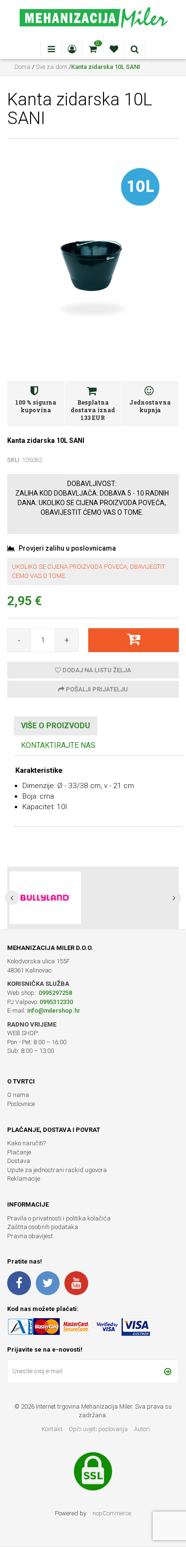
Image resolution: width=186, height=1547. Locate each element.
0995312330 (56, 1001)
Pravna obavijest (30, 1236)
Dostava (18, 1160)
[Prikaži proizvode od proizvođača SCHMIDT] (45, 897)
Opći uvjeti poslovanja (99, 1429)
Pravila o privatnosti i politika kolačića (59, 1218)
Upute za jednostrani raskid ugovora (57, 1170)
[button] (12, 898)
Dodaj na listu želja (96, 670)
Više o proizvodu (55, 725)
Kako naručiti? (26, 1143)
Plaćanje (19, 1152)
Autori (142, 1429)
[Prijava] (167, 1371)
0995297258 (54, 992)
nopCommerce (112, 1513)
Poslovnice (21, 1103)
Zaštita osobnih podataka (42, 1227)
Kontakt (51, 1429)
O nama (18, 1094)
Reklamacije (23, 1178)
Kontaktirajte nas (58, 745)
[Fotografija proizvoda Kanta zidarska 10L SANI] (93, 250)
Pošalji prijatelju (96, 689)
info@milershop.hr (53, 1010)
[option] (93, 897)
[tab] (55, 726)
